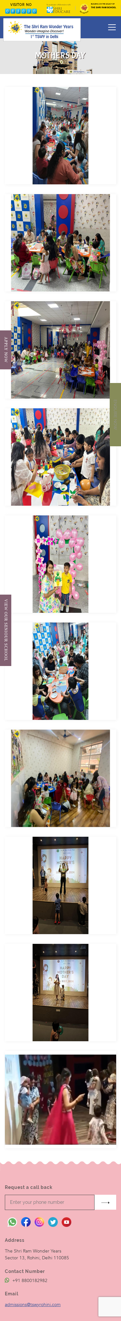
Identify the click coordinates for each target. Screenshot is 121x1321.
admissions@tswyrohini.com (33, 1305)
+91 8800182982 (29, 1281)
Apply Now (5, 350)
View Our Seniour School (5, 630)
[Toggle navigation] (112, 27)
